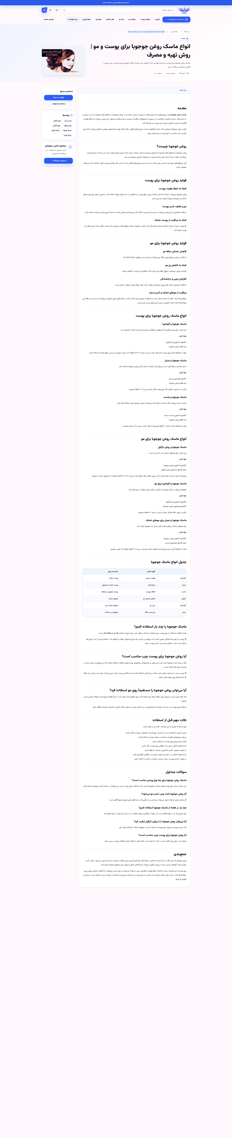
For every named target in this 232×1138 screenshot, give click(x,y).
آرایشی (157, 19)
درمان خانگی (57, 121)
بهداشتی (98, 19)
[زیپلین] (184, 10)
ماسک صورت (67, 135)
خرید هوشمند (73, 19)
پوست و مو (68, 121)
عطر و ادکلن (110, 19)
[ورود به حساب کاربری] (50, 10)
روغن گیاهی (56, 126)
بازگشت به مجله (58, 97)
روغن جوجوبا (67, 126)
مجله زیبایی (87, 19)
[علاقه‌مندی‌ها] (56, 10)
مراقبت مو (132, 19)
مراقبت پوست (145, 19)
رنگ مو (121, 19)
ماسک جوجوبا (67, 130)
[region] (134, 592)
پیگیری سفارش (49, 19)
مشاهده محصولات (58, 104)
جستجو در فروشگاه (60, 160)
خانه (185, 32)
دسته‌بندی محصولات (176, 19)
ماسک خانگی (55, 130)
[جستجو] (64, 10)
